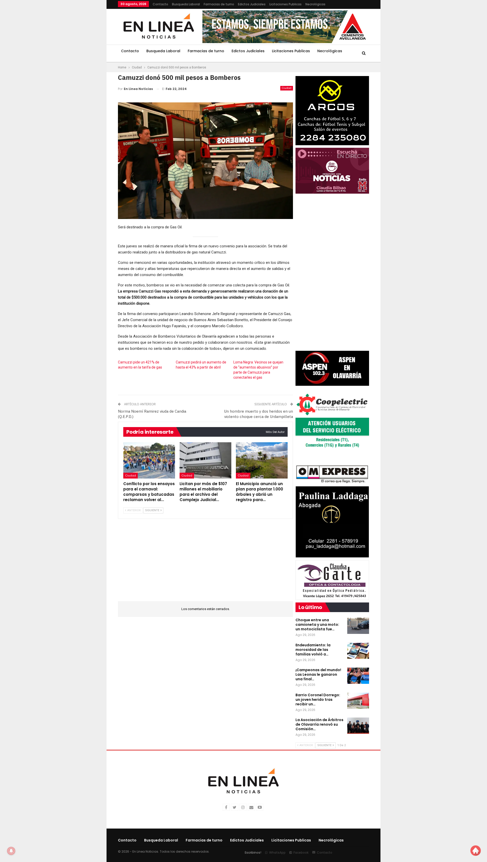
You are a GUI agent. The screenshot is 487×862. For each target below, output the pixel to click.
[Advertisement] (86, 76)
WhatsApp (277, 852)
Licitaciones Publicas (285, 4)
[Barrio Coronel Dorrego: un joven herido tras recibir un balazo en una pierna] (358, 701)
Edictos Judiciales (252, 4)
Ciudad (286, 88)
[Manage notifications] (11, 851)
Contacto (160, 4)
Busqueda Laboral (186, 4)
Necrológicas (315, 4)
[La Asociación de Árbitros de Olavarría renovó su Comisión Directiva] (358, 726)
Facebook (300, 852)
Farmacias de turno (219, 4)
